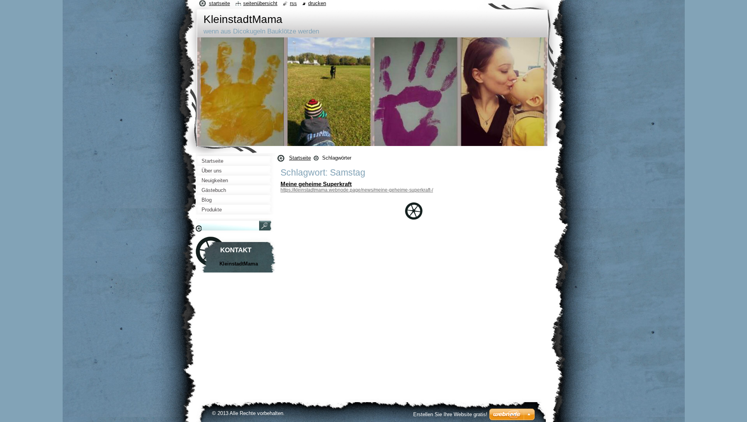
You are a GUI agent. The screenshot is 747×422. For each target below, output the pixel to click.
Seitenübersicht (260, 3)
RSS (293, 3)
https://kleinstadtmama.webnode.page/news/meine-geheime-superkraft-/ (357, 190)
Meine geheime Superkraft (316, 184)
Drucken (317, 3)
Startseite (300, 158)
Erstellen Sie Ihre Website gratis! (450, 414)
